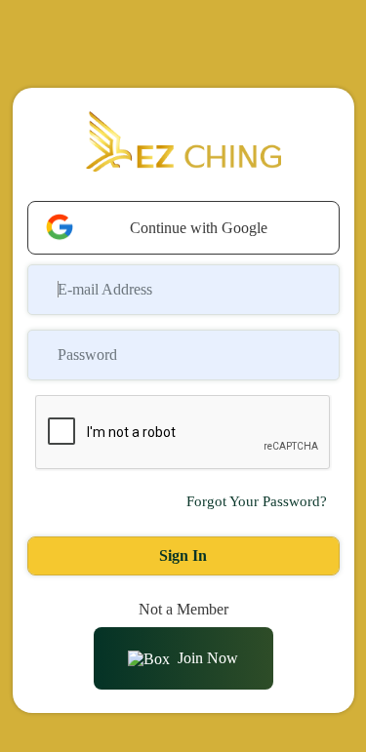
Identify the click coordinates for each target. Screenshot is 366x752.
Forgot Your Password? (256, 501)
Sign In (183, 555)
